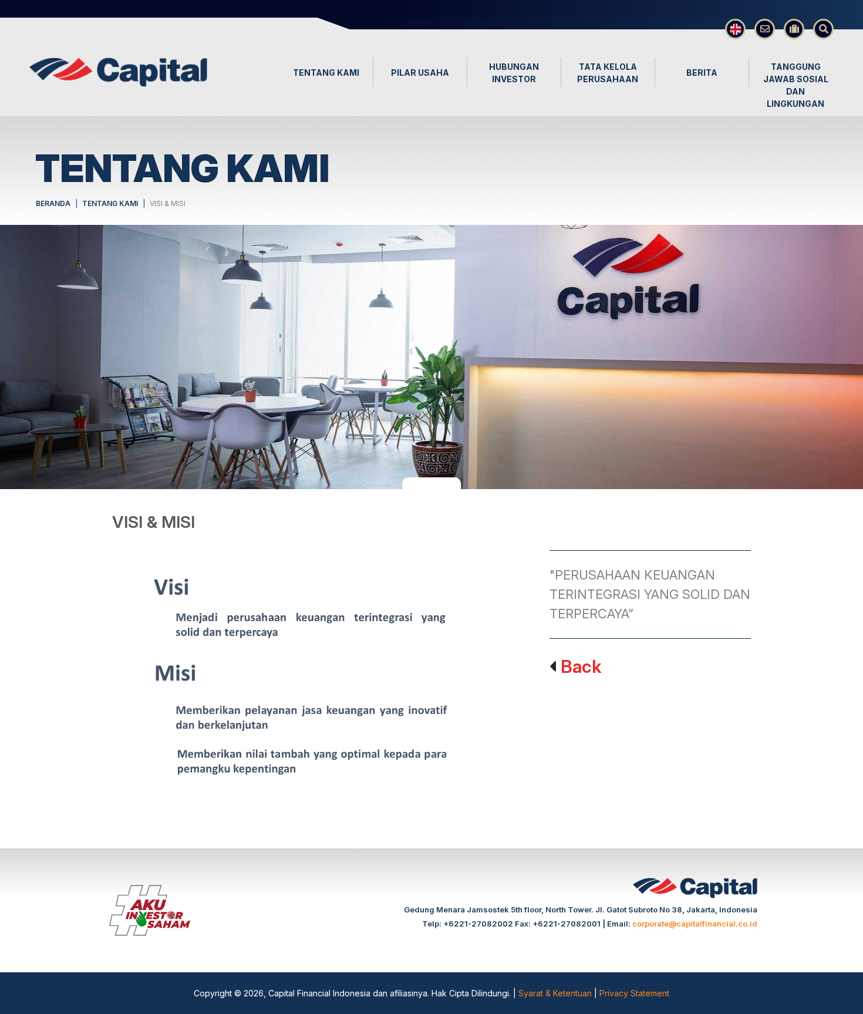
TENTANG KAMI (110, 203)
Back (581, 666)
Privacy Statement (634, 993)
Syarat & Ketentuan (556, 993)
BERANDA (53, 203)
